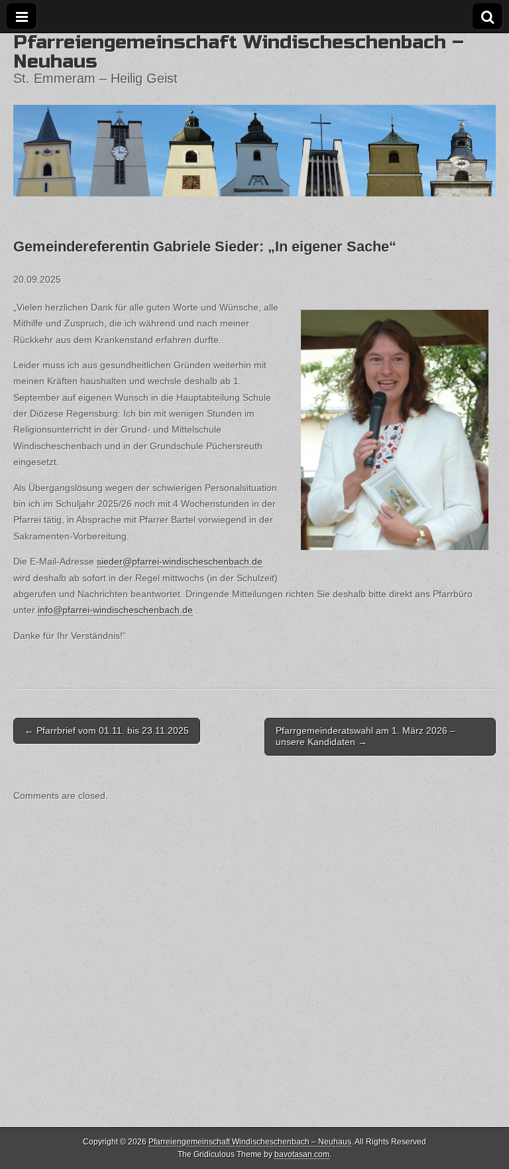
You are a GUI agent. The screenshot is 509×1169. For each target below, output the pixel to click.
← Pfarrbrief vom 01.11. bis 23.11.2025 (107, 730)
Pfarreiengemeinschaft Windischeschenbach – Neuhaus (238, 52)
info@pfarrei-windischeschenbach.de (115, 609)
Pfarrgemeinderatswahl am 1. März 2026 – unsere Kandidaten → (365, 736)
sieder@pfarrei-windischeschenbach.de (179, 561)
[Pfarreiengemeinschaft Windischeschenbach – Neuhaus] (254, 114)
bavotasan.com (301, 1154)
